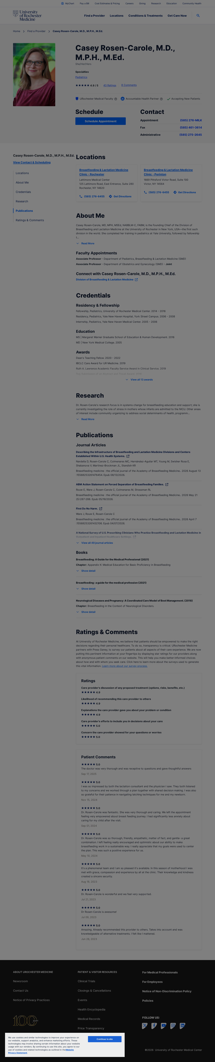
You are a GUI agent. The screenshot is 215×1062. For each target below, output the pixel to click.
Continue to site (105, 1039)
